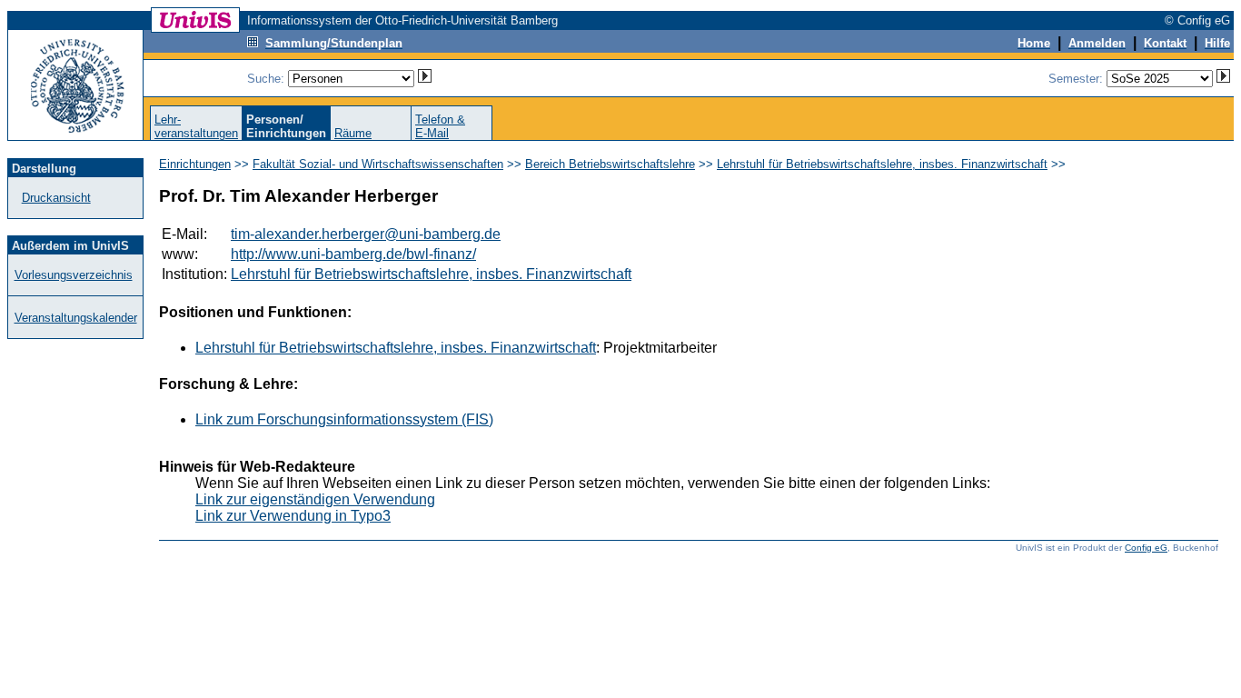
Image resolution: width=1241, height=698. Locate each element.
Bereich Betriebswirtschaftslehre (610, 164)
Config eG (1146, 548)
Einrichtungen (195, 164)
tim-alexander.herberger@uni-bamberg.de (366, 234)
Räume (353, 133)
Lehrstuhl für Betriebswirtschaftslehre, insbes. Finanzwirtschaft (882, 164)
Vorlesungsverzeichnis (74, 275)
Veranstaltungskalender (76, 317)
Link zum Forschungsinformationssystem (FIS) (344, 419)
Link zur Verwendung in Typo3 (293, 516)
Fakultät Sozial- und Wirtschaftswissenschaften (378, 164)
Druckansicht (56, 197)
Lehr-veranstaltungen (196, 126)
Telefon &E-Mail (440, 126)
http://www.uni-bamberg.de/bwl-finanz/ (353, 254)
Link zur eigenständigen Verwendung (315, 499)
